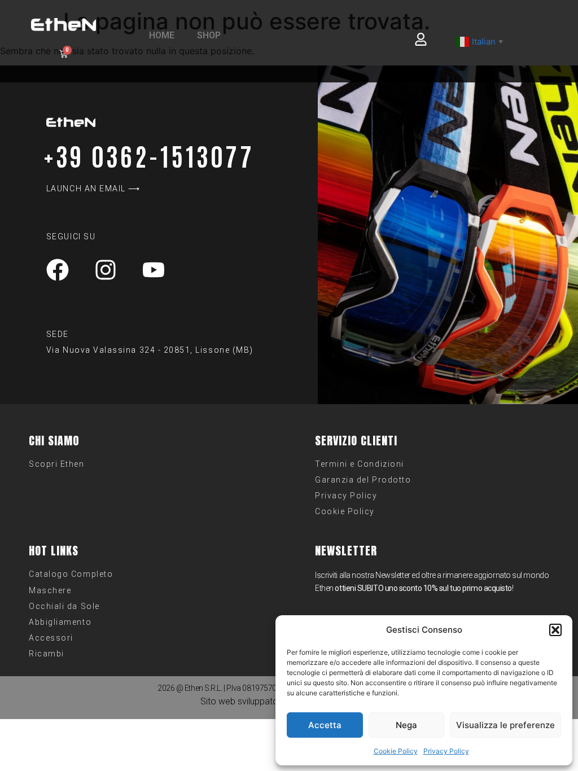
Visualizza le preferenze (505, 725)
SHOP (209, 35)
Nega (406, 725)
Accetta (324, 725)
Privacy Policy (446, 751)
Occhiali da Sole (64, 606)
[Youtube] (153, 269)
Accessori (51, 637)
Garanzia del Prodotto (363, 479)
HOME (161, 35)
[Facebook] (57, 269)
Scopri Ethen (56, 463)
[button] (555, 630)
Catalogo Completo (71, 574)
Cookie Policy (396, 751)
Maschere (50, 590)
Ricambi (46, 653)
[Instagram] (105, 269)
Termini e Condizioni (359, 463)
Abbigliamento (60, 622)
